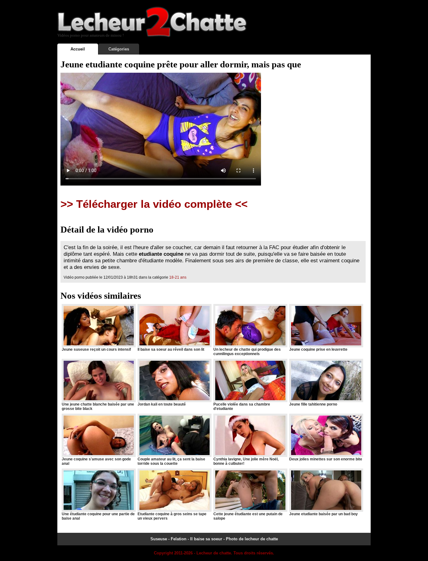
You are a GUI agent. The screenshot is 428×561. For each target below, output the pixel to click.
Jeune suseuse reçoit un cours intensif (96, 349)
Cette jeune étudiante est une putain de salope (248, 516)
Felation (178, 539)
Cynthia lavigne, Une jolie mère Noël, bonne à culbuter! (246, 461)
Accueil (77, 49)
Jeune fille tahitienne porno (313, 404)
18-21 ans (177, 277)
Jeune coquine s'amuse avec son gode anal (96, 461)
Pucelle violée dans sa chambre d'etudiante (241, 406)
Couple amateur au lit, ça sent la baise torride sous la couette (171, 461)
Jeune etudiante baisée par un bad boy (323, 514)
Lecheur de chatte (213, 553)
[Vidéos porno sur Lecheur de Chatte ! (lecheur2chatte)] (152, 36)
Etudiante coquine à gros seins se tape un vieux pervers (172, 516)
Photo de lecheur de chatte (252, 539)
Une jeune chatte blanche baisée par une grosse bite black (98, 406)
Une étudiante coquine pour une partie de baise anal (98, 516)
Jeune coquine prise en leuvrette (318, 349)
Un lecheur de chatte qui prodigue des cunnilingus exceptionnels (247, 351)
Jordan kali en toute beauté (162, 404)
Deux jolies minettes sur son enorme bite (325, 459)
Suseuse (158, 539)
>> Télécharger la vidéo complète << (154, 204)
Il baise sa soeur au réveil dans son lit (171, 349)
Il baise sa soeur (206, 539)
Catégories (118, 49)
